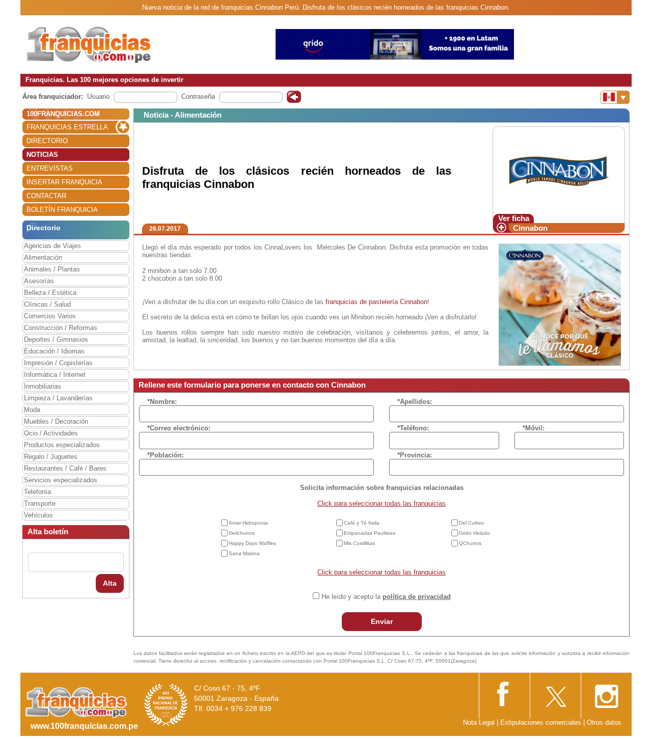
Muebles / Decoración (56, 421)
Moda (32, 410)
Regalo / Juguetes (50, 456)
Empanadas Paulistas (369, 533)
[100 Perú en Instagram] (606, 693)
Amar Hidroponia (248, 523)
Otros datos (604, 722)
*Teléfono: (413, 428)
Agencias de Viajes (52, 246)
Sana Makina (244, 553)
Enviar (382, 621)
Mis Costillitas (359, 543)
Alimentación (43, 257)
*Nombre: (162, 401)
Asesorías (39, 281)
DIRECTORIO (47, 141)
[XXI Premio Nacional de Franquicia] (166, 704)
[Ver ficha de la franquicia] (558, 170)
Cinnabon (530, 228)
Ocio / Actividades (51, 433)
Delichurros (242, 533)
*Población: (165, 455)
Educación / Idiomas (54, 351)
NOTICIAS (42, 154)
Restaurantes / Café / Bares (65, 468)
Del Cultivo (471, 523)
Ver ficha (513, 218)
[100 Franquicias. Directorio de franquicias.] (89, 44)
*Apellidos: (414, 401)
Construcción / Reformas (60, 328)
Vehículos (38, 515)
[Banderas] (615, 97)
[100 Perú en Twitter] (555, 693)
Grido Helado (474, 533)
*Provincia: (414, 455)
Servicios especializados (60, 480)
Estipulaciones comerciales (541, 722)
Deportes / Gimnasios (56, 339)
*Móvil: (534, 428)
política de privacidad (417, 596)
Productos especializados (62, 445)
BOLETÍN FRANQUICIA (62, 209)
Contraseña (198, 96)
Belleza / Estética (50, 292)
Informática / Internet (55, 374)
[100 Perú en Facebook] (504, 693)
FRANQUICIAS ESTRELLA (67, 127)
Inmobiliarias (42, 386)
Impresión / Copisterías (58, 363)
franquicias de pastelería (361, 302)
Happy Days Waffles (252, 543)
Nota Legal (479, 722)
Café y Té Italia (361, 523)
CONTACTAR (46, 196)
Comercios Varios (50, 316)
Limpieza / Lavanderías (58, 398)
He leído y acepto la (386, 596)
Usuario (98, 96)
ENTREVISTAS (49, 168)
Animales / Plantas (52, 269)
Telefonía (37, 492)
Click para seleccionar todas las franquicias (381, 503)
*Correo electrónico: (178, 428)
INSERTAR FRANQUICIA (64, 182)
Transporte (40, 503)
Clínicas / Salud (47, 304)
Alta (110, 583)
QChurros (470, 543)
